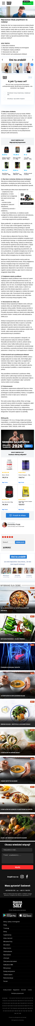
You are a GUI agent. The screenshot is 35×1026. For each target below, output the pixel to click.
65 (20, 1006)
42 (11, 1003)
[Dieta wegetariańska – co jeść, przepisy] (17, 628)
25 (13, 1000)
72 (32, 1006)
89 (30, 1008)
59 (10, 1006)
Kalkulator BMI (8, 965)
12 (22, 998)
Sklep (5, 925)
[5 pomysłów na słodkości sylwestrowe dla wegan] (17, 798)
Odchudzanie (7, 951)
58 (8, 1006)
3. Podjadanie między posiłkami (10, 50)
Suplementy (7, 935)
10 (18, 998)
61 (13, 1006)
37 (3, 1003)
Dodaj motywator (9, 971)
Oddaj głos (20, 542)
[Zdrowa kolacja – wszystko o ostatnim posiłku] (17, 713)
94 (8, 1011)
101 (22, 1011)
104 (29, 1011)
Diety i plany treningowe (11, 922)
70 (28, 1006)
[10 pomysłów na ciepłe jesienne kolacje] (17, 685)
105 (31, 1011)
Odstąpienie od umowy (17, 1020)
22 (8, 1000)
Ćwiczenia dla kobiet (10, 961)
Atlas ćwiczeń (7, 938)
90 (32, 1008)
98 (15, 1011)
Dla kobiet (6, 945)
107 (17, 1013)
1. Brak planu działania (8, 45)
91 (3, 1011)
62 (15, 1006)
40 (8, 1003)
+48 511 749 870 (25, 890)
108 (20, 1013)
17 (30, 998)
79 (13, 1008)
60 (11, 1006)
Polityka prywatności (17, 993)
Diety (5, 931)
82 (18, 1008)
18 (32, 998)
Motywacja (7, 968)
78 (11, 1008)
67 (23, 1006)
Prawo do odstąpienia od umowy (17, 1017)
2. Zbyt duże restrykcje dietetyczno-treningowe (15, 47)
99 (17, 1011)
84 (21, 1008)
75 (6, 1008)
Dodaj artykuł (7, 990)
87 (27, 1008)
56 (4, 1006)
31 (23, 1000)
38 (4, 1003)
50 (25, 1003)
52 (28, 1003)
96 (12, 1011)
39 (6, 1003)
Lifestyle (6, 958)
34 (28, 1000)
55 (3, 1006)
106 (15, 1013)
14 (25, 998)
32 (25, 1000)
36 (32, 1000)
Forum (5, 981)
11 (20, 998)
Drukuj (8, 547)
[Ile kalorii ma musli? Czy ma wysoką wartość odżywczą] (17, 599)
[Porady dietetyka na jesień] (17, 770)
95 (10, 1011)
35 (30, 1000)
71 (30, 1006)
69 (27, 1006)
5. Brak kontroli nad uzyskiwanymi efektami (14, 54)
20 (4, 1000)
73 (3, 1008)
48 (21, 1003)
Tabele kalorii (7, 975)
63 (16, 1006)
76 (8, 1008)
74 (4, 1008)
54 (32, 1003)
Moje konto (7, 948)
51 (27, 1003)
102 (24, 1011)
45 (16, 1003)
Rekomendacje (8, 978)
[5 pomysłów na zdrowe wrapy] (17, 742)
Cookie (30, 990)
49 (23, 1003)
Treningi (6, 928)
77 (10, 1008)
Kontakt (23, 990)
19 (3, 1000)
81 (16, 1008)
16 (29, 998)
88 (28, 1008)
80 (15, 1008)
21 (6, 1000)
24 (11, 1000)
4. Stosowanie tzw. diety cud (9, 52)
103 (26, 1011)
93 (7, 1011)
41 (10, 1003)
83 (20, 1008)
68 (25, 1006)
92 (5, 1011)
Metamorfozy (7, 941)
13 (23, 998)
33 (27, 1000)
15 (27, 998)
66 (21, 1006)
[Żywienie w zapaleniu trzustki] (17, 656)
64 (18, 1006)
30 (21, 1000)
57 (6, 1006)
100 (19, 1011)
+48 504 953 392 (10, 890)
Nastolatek (7, 955)
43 (13, 1003)
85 (23, 1008)
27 (16, 1000)
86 (25, 1008)
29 (20, 1000)
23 (10, 1000)
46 (18, 1003)
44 (15, 1003)
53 (30, 1003)
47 (20, 1003)
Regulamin (16, 990)
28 (18, 1000)
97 (13, 1011)
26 (15, 1000)
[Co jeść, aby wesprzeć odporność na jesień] (17, 827)
